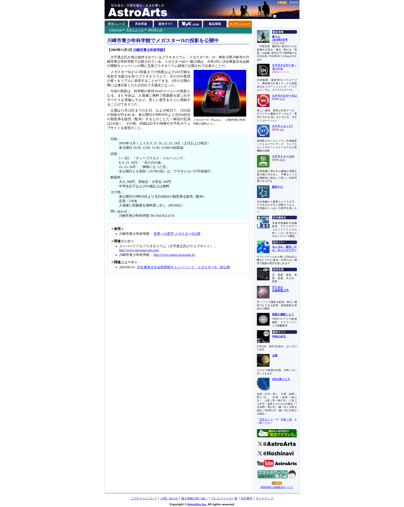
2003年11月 (155, 30)
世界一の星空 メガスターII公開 (177, 234)
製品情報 (215, 23)
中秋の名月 (279, 336)
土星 (275, 355)
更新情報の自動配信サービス (276, 487)
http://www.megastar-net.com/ (139, 250)
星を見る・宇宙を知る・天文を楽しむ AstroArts (136, 9)
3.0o (282, 129)
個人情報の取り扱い (194, 498)
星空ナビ (277, 186)
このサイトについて (144, 498)
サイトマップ (264, 498)
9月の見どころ (281, 379)
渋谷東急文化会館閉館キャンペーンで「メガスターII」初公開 (183, 267)
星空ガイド (166, 23)
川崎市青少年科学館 (148, 50)
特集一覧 (286, 419)
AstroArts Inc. (197, 504)
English (294, 2)
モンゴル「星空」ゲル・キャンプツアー (284, 248)
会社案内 (246, 498)
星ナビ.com (190, 23)
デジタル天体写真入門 (280, 289)
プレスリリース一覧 (224, 498)
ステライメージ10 (283, 156)
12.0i (282, 99)
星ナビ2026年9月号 (280, 38)
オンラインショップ (240, 23)
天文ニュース (135, 30)
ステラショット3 (282, 126)
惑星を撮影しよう (283, 314)
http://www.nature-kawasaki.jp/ (174, 255)
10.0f (282, 160)
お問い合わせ (169, 498)
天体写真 (141, 23)
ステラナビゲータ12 (284, 95)
